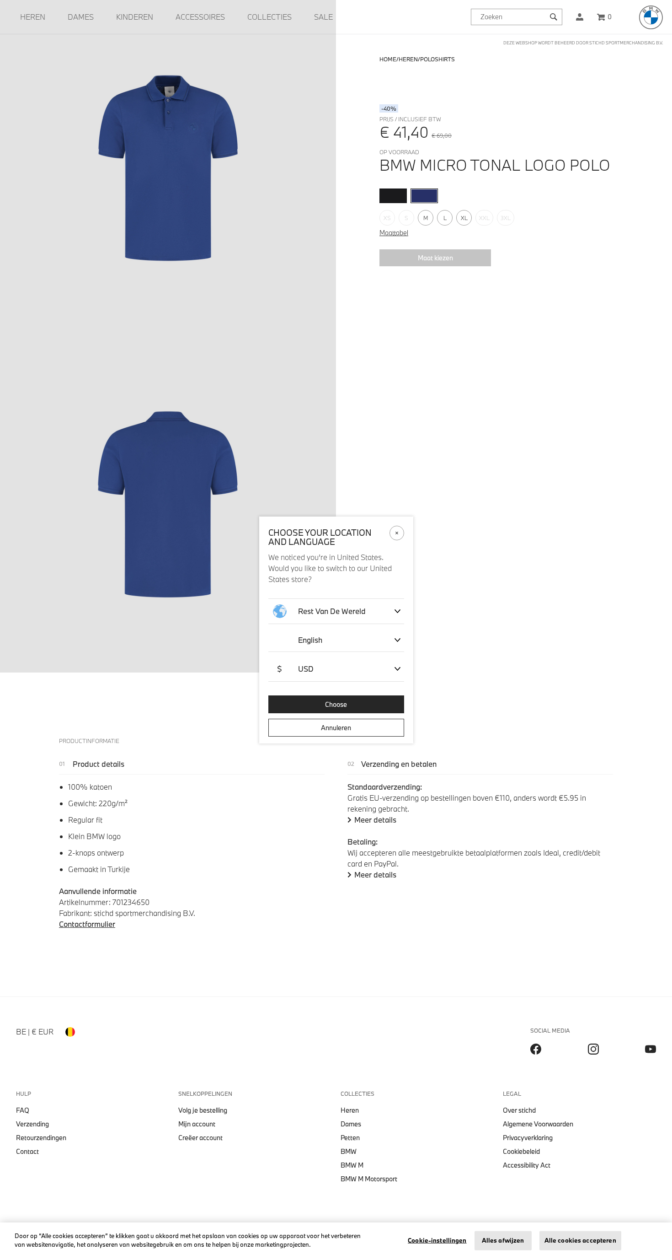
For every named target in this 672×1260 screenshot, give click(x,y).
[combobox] (516, 17)
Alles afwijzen (503, 1240)
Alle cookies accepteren (580, 1240)
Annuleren (336, 727)
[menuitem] (32, 17)
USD (295, 668)
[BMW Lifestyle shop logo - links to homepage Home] (651, 17)
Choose (336, 704)
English (310, 640)
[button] (579, 17)
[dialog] (336, 630)
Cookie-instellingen (437, 1240)
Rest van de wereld (332, 611)
